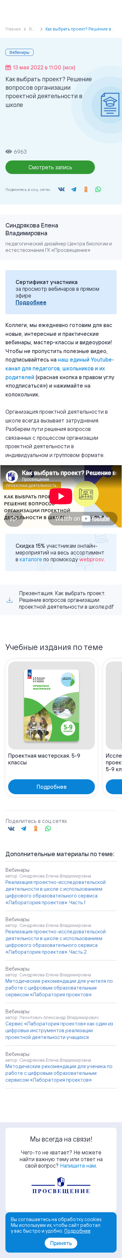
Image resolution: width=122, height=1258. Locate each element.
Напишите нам (78, 1165)
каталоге (31, 559)
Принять (61, 1243)
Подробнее (31, 302)
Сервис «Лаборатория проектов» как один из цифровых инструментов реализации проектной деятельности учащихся (59, 1030)
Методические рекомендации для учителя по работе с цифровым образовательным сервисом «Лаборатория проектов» (59, 988)
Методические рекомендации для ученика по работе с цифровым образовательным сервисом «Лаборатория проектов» (59, 1073)
